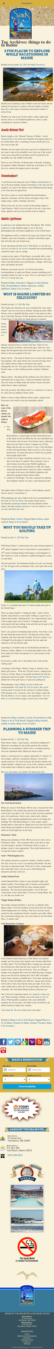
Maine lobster (37, 518)
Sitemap (27, 1344)
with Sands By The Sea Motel (27, 687)
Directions (27, 1338)
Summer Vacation (38, 1022)
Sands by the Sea (18, 248)
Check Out (32, 1066)
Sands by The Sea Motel (13, 500)
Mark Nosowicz (38, 64)
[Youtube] (3, 1054)
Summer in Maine (21, 1022)
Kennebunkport (44, 182)
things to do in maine (20, 288)
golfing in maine (8, 723)
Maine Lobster (16, 518)
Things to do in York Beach (13, 720)
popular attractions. (23, 506)
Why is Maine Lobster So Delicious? (27, 296)
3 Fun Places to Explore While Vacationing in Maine (27, 54)
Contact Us (27, 1342)
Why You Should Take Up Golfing (27, 529)
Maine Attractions (17, 282)
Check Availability (27, 1086)
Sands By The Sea (13, 1010)
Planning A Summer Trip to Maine (27, 730)
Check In (7, 1066)
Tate (28, 304)
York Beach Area (27, 1340)
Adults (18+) (8, 1075)
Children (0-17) (34, 1075)
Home (27, 1334)
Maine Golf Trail (39, 676)
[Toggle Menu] (3, 3)
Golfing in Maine (17, 717)
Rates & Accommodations (27, 1336)
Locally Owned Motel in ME (38, 717)
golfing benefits (40, 720)
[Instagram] (46, 1045)
